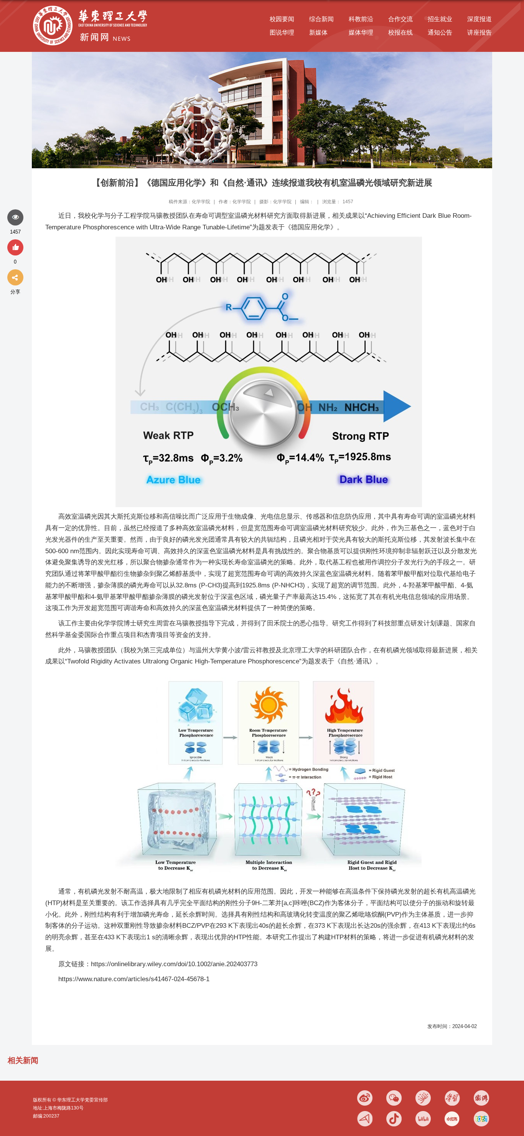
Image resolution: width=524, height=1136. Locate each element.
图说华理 (282, 32)
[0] (15, 247)
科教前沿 (361, 19)
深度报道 (479, 19)
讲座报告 (479, 32)
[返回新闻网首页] (92, 6)
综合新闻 (321, 19)
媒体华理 (361, 32)
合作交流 (400, 19)
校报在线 (400, 32)
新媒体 (318, 32)
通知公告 (440, 32)
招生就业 (440, 19)
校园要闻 (282, 19)
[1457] (15, 217)
